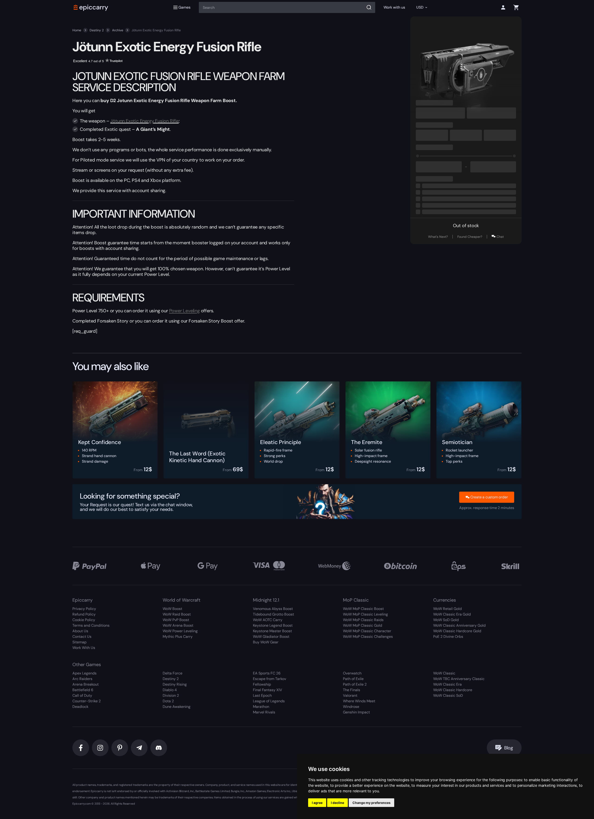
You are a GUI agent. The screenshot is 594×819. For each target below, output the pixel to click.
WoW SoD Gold (446, 619)
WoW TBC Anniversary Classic (458, 678)
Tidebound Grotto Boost (273, 614)
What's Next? (438, 237)
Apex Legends (84, 673)
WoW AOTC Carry (267, 619)
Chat (500, 237)
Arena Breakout (85, 684)
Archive (117, 30)
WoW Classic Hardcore (452, 689)
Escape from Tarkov (269, 678)
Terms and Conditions (91, 625)
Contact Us (81, 636)
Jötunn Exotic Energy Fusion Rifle (144, 121)
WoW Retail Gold (447, 608)
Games (184, 7)
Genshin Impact (356, 712)
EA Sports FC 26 (267, 673)
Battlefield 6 (82, 689)
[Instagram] (100, 747)
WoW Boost (172, 608)
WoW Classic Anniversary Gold (459, 625)
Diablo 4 (170, 689)
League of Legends (269, 701)
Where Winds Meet (359, 701)
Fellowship (262, 684)
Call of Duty (82, 695)
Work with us (394, 7)
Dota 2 (168, 701)
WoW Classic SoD (448, 695)
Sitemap (79, 642)
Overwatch (352, 673)
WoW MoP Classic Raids (363, 619)
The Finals (351, 689)
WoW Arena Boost (178, 625)
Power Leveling (184, 311)
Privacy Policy (84, 608)
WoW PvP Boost (176, 619)
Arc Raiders (82, 678)
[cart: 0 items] (516, 7)
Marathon (261, 706)
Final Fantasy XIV (267, 689)
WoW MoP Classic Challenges (368, 636)
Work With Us (83, 647)
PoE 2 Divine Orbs (448, 636)
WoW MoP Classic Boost (363, 608)
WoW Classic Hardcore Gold (457, 631)
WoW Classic (444, 673)
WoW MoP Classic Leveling (365, 614)
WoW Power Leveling (180, 631)
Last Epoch (262, 695)
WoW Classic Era (447, 684)
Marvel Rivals (264, 712)
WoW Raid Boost (177, 614)
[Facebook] (80, 747)
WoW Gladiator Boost (271, 636)
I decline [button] (337, 803)
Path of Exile (353, 678)
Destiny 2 (97, 30)
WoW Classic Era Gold (452, 614)
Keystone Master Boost (272, 631)
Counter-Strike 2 (86, 701)
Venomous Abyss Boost (273, 608)
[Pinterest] (119, 747)
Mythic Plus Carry (178, 636)
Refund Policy (84, 614)
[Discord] (158, 747)
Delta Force (172, 673)
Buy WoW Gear (265, 642)
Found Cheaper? (469, 237)
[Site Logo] (91, 7)
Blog (508, 748)
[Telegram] (139, 747)
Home (76, 30)
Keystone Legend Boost (273, 625)
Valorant (350, 695)
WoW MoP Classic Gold (362, 625)
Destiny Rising (175, 684)
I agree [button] (317, 803)
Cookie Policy (83, 619)
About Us (80, 631)
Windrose (351, 706)
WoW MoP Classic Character (367, 631)
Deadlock (80, 706)
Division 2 (171, 695)
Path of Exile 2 (355, 684)
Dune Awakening (176, 706)
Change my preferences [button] (371, 803)
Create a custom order (489, 497)
